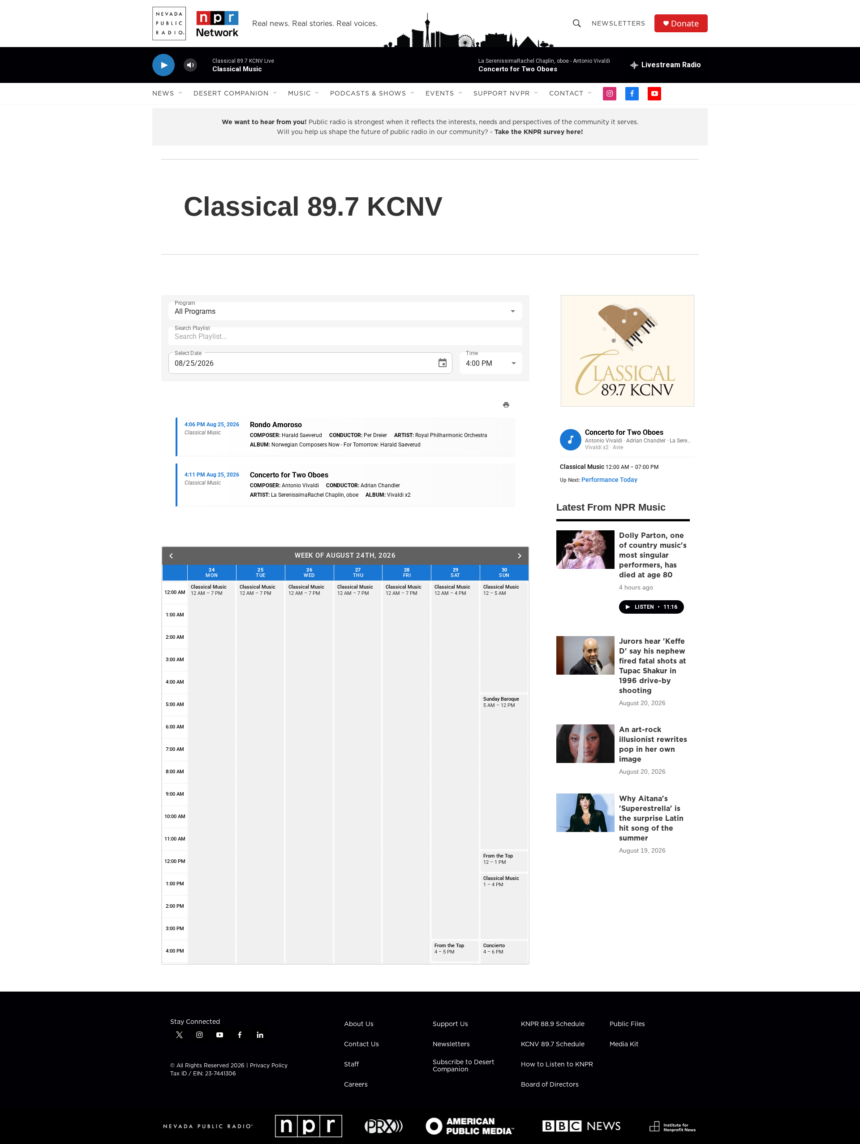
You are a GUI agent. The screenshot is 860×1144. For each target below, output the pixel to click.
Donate (685, 23)
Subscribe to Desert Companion (463, 1066)
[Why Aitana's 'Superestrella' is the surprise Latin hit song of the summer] (585, 812)
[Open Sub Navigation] (181, 93)
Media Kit (624, 1044)
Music (299, 93)
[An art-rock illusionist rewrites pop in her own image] (585, 743)
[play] (163, 65)
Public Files (627, 1024)
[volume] (190, 65)
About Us (359, 1024)
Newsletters (618, 23)
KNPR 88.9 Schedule (553, 1024)
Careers (356, 1084)
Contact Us (361, 1044)
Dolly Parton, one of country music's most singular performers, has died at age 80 (653, 555)
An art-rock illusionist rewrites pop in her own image (653, 744)
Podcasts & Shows (368, 93)
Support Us (450, 1024)
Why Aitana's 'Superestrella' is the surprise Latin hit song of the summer (651, 818)
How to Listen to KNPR (557, 1064)
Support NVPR (501, 93)
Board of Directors (550, 1084)
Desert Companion (231, 93)
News (163, 93)
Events (440, 93)
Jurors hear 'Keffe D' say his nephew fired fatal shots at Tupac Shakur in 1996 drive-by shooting (652, 665)
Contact (566, 93)
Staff (351, 1064)
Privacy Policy (269, 1065)
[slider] (204, 64)
